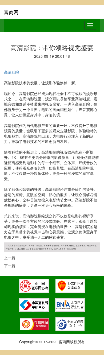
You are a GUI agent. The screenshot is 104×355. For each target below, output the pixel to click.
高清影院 (11, 72)
